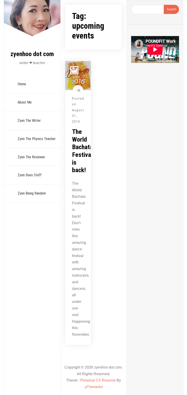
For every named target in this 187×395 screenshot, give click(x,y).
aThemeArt (94, 387)
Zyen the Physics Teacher (37, 139)
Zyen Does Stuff (30, 175)
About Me (25, 102)
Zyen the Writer (29, 120)
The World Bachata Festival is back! (82, 151)
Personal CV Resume (98, 380)
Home (22, 84)
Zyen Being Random (32, 193)
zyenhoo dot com (32, 54)
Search (171, 9)
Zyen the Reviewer (31, 157)
